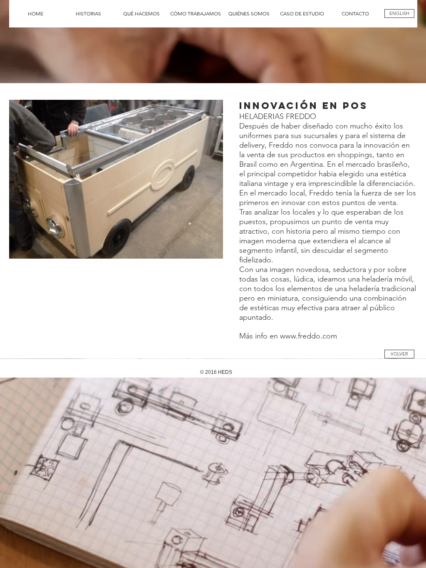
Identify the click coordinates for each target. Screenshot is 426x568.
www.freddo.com (308, 336)
